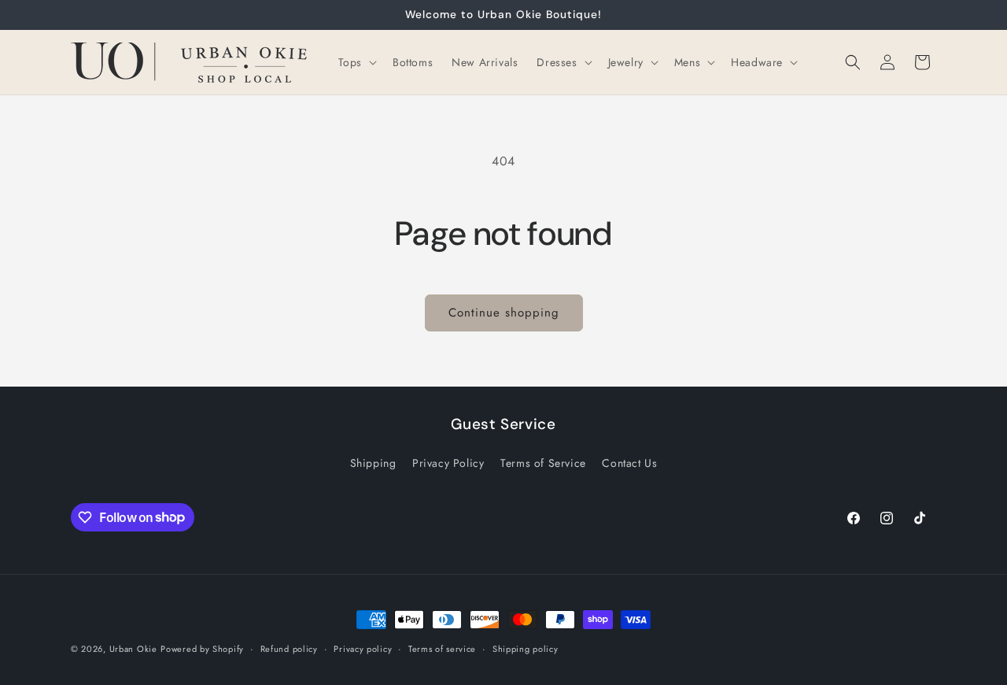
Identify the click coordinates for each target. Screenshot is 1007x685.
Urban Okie (133, 648)
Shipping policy (525, 648)
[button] (356, 62)
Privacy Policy (448, 463)
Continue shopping (503, 312)
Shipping (373, 463)
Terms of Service (543, 463)
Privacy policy (363, 648)
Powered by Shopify (202, 648)
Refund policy (289, 648)
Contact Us (629, 463)
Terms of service (442, 648)
